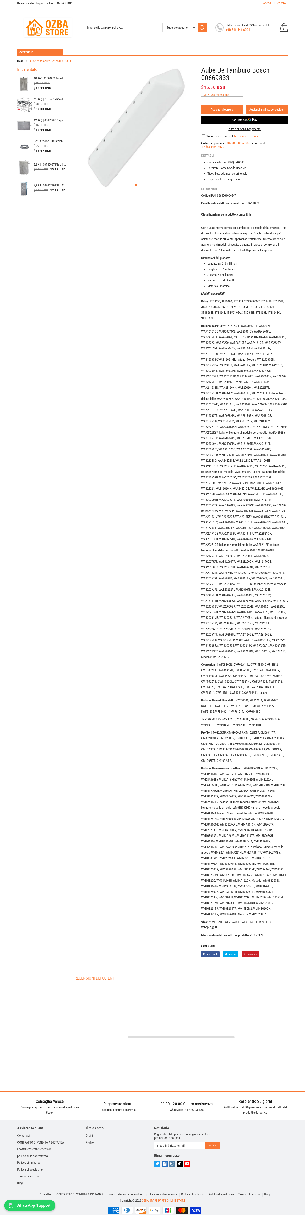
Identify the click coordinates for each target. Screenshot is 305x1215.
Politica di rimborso (29, 1162)
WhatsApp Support (33, 1205)
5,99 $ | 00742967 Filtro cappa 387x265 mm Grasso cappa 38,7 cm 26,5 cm (50, 164)
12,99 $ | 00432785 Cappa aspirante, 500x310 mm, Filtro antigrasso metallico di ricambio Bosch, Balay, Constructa (50, 120)
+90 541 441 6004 (238, 30)
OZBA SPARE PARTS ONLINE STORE (163, 1201)
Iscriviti (212, 1145)
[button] (136, 185)
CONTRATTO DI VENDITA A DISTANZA (40, 1142)
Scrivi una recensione (216, 95)
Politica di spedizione (30, 1169)
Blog (20, 1183)
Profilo (90, 1142)
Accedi (267, 3)
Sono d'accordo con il (219, 136)
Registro (279, 3)
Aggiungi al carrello (222, 109)
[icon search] (202, 27)
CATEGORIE (26, 52)
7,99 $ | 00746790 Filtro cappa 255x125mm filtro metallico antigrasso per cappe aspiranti (50, 185)
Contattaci (23, 1135)
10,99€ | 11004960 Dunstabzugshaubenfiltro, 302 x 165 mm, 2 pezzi (50, 78)
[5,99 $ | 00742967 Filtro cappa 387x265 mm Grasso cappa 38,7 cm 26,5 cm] (24, 167)
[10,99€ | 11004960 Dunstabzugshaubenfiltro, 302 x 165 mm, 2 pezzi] (24, 84)
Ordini (89, 1135)
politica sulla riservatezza (32, 1156)
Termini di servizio (28, 1176)
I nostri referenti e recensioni (34, 1149)
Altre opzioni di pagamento (244, 129)
